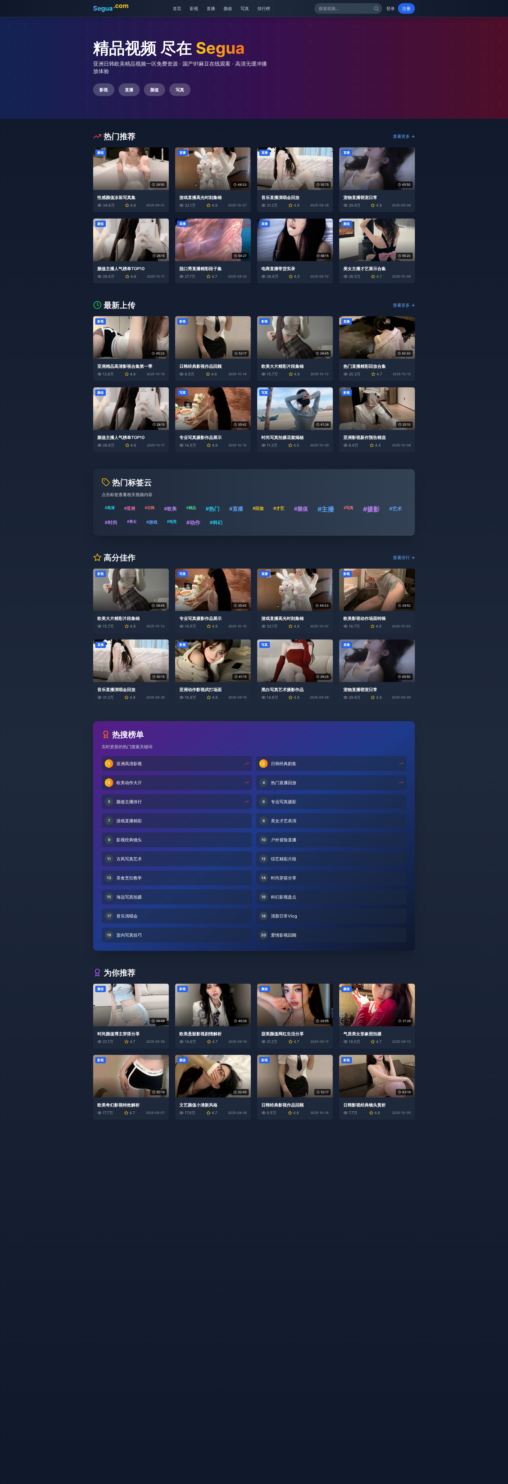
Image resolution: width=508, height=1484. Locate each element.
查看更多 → (404, 136)
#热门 (213, 509)
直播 (208, 8)
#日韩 (150, 507)
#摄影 (371, 509)
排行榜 (261, 8)
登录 (390, 8)
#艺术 (395, 508)
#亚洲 (129, 508)
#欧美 (170, 508)
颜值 (225, 8)
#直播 (236, 509)
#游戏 (151, 522)
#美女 (132, 521)
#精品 (191, 507)
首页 (174, 8)
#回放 (258, 508)
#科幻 (216, 522)
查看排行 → (404, 557)
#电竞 (172, 521)
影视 (191, 8)
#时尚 (111, 522)
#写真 (348, 507)
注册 (406, 8)
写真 (242, 8)
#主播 (326, 509)
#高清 (110, 507)
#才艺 (278, 508)
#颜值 (301, 509)
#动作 (193, 522)
